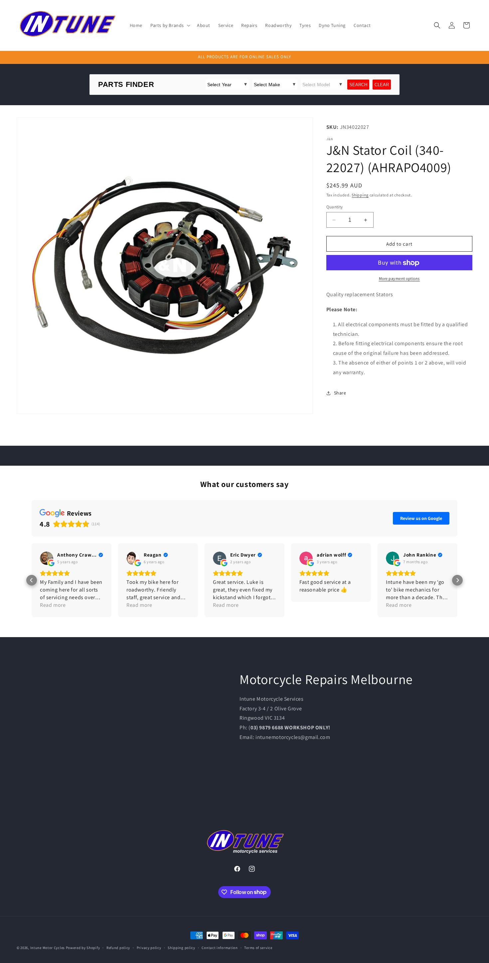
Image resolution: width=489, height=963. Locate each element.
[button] (169, 25)
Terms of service (258, 947)
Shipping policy (181, 947)
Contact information (220, 947)
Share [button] (340, 393)
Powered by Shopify (83, 947)
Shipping (360, 195)
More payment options (399, 278)
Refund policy (118, 947)
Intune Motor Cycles (47, 947)
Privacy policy (149, 947)
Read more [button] (53, 605)
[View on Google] (46, 558)
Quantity (334, 207)
